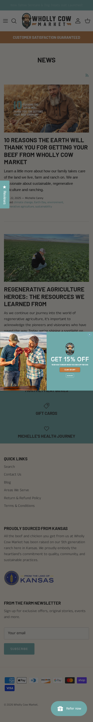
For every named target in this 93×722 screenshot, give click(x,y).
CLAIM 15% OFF (69, 370)
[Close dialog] (89, 334)
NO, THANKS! (70, 375)
